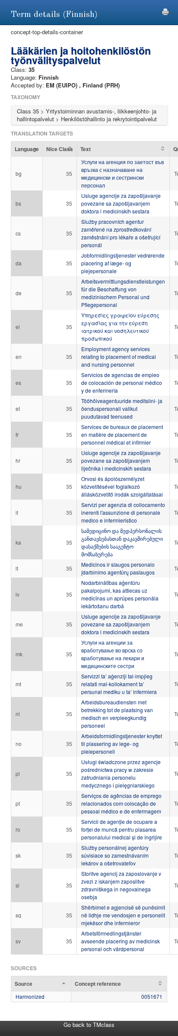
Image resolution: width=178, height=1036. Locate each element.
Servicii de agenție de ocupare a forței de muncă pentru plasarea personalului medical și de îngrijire (121, 829)
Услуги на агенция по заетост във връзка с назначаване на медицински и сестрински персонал (122, 173)
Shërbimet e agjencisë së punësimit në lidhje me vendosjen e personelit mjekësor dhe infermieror (123, 915)
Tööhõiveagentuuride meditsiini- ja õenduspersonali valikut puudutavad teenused (121, 408)
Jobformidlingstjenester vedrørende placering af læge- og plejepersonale (123, 263)
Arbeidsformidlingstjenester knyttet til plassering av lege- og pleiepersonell (121, 743)
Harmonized (30, 996)
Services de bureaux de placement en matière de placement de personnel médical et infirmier (122, 434)
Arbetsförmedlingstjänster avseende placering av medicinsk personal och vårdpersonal (120, 940)
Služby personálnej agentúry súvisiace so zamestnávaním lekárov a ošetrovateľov (115, 855)
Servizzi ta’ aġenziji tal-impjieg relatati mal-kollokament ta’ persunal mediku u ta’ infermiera (119, 683)
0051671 (151, 996)
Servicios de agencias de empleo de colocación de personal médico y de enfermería (121, 382)
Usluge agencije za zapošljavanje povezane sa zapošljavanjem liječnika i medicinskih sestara (121, 460)
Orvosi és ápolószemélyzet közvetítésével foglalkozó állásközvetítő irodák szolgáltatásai (122, 486)
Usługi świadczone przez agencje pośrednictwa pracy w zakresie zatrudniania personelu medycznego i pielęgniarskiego (121, 773)
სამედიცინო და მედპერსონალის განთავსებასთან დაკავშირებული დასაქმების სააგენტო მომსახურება (122, 542)
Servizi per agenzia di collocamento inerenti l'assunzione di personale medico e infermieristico (123, 512)
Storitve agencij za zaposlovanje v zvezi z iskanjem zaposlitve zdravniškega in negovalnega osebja (121, 885)
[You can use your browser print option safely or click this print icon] (165, 10)
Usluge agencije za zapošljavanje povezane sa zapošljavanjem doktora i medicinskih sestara (121, 203)
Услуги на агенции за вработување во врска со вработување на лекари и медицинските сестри (112, 654)
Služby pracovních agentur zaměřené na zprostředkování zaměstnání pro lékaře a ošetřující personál (120, 233)
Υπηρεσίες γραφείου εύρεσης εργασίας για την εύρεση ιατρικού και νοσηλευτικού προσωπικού (120, 326)
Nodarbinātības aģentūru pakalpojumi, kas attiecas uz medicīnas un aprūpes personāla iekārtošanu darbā (120, 594)
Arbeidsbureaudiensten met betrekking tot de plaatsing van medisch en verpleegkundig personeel (117, 713)
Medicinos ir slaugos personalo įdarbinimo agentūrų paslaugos (118, 568)
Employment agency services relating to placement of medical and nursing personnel (118, 356)
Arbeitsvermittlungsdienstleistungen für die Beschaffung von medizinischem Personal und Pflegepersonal (123, 293)
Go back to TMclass (89, 1024)
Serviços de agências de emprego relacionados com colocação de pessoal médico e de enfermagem (121, 803)
